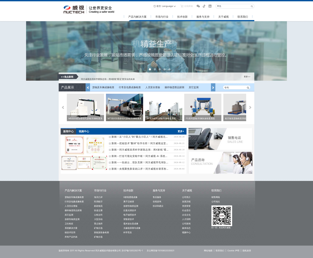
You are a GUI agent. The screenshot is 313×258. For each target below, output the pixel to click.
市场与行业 (161, 16)
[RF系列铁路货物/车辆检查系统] (163, 108)
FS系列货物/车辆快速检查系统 (200, 118)
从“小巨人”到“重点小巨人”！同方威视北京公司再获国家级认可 (110, 76)
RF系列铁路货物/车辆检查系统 (161, 118)
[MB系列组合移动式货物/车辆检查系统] (85, 108)
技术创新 (182, 16)
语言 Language (164, 6)
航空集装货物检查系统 (235, 118)
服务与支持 (202, 16)
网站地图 (208, 250)
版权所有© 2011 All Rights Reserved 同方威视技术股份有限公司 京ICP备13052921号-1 (101, 250)
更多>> (247, 76)
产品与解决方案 (137, 16)
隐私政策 (247, 250)
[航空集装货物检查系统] (242, 108)
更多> (181, 131)
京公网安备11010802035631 (160, 250)
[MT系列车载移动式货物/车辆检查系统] (124, 108)
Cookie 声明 (233, 250)
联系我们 (243, 16)
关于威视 (223, 16)
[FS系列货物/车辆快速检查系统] (202, 108)
